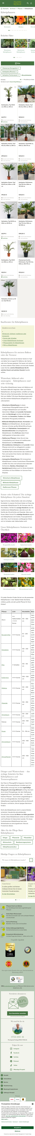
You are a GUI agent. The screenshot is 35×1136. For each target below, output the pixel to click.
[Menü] (3, 3)
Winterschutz (7, 842)
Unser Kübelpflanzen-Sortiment (13, 340)
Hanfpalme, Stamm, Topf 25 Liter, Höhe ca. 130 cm (26, 106)
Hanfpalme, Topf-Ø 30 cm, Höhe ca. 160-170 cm (26, 144)
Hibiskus (4, 688)
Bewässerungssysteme (23, 842)
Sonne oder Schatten (9, 338)
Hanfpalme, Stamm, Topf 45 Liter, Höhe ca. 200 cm (8, 144)
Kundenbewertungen (10, 986)
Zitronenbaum (6, 742)
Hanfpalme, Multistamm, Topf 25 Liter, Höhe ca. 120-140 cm (26, 184)
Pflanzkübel (27, 838)
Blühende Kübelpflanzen (10, 482)
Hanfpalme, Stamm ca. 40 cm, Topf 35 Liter (8, 300)
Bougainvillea (6, 635)
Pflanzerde (15, 838)
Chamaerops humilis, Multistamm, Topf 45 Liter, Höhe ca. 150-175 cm (26, 262)
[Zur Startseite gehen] (17, 3)
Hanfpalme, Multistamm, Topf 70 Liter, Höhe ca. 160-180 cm (26, 223)
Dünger (5, 838)
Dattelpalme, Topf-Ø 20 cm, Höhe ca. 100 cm (8, 106)
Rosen (4, 731)
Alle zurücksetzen (26, 75)
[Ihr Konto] (30, 3)
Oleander (5, 703)
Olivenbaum (5, 715)
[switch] (19, 981)
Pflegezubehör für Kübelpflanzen (13, 343)
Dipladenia (5, 650)
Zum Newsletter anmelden (17, 1013)
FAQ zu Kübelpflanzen (10, 345)
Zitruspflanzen (6, 757)
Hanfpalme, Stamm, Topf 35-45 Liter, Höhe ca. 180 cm (8, 184)
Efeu (3, 665)
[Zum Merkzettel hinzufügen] (15, 87)
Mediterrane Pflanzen (9, 487)
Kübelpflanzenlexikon (10, 847)
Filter (18, 63)
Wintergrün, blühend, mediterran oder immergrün (14, 335)
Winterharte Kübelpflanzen (11, 478)
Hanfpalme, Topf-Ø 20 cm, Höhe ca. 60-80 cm (8, 222)
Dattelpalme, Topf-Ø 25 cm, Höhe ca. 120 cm (8, 261)
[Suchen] (28, 3)
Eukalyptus (5, 678)
